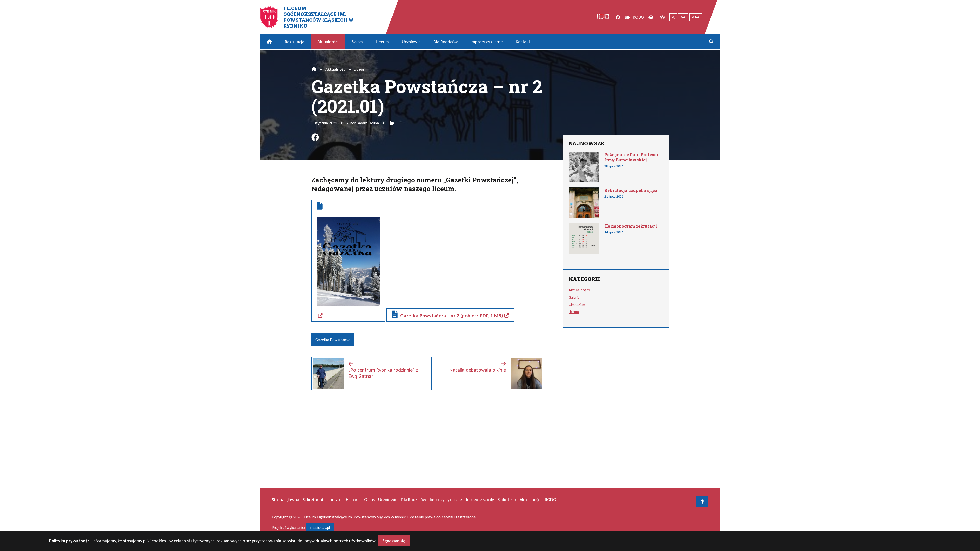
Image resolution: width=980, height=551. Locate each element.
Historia (353, 500)
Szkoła (357, 41)
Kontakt (523, 41)
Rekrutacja (294, 41)
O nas (369, 500)
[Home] (313, 69)
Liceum (382, 41)
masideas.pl (320, 527)
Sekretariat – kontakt (322, 500)
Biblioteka (506, 500)
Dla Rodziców (446, 41)
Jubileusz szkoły (479, 500)
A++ (696, 17)
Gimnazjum (577, 304)
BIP (627, 17)
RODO (638, 17)
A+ (683, 17)
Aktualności (328, 41)
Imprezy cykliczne (487, 41)
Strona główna (285, 500)
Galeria (574, 297)
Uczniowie (411, 41)
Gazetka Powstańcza (332, 339)
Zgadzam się (394, 541)
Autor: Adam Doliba (362, 123)
